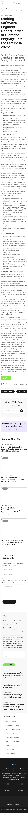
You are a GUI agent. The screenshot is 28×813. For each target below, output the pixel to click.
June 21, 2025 (8, 475)
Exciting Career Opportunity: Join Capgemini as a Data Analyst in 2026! (12, 685)
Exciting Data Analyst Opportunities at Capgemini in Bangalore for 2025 (12, 479)
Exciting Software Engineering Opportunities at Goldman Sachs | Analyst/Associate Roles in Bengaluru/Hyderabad (13, 707)
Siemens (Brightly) (22, 384)
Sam (2, 15)
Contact (10, 804)
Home (2, 8)
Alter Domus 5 (16, 741)
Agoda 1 (7, 733)
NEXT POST (22, 391)
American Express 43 (10, 753)
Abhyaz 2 (14, 721)
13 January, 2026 (7, 702)
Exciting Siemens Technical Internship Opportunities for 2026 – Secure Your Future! (12, 695)
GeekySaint (13, 809)
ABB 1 (6, 721)
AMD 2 (16, 745)
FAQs (19, 801)
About (17, 804)
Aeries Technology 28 (17, 729)
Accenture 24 (8, 725)
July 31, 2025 (8, 15)
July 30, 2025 (8, 444)
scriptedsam (24, 809)
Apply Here (5, 378)
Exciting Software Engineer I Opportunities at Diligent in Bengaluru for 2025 (12, 542)
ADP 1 (6, 729)
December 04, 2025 (10, 538)
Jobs (5, 458)
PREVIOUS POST (8, 391)
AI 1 (14, 733)
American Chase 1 (9, 749)
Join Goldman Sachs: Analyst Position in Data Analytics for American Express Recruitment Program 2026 (13, 674)
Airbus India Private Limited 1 (12, 737)
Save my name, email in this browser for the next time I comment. (14, 581)
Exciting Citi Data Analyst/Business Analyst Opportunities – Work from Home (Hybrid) (11, 511)
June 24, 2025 (9, 505)
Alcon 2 (7, 741)
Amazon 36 (8, 745)
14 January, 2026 (7, 670)
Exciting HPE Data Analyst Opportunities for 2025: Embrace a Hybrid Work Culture (14, 449)
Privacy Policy (10, 801)
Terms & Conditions (13, 798)
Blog (7, 8)
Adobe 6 (18, 725)
